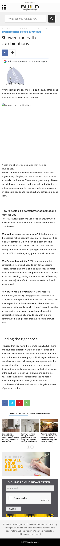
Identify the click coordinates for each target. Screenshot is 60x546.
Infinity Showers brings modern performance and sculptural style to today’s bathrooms (29, 438)
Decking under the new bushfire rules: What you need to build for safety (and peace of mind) (48, 438)
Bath (21, 29)
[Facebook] (5, 53)
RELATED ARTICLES (19, 413)
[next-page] (32, 447)
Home (4, 29)
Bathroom (13, 29)
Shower (24, 32)
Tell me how (35, 32)
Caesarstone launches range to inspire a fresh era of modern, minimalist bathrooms (10, 438)
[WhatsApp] (27, 403)
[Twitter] (12, 403)
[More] (12, 53)
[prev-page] (28, 447)
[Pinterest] (19, 403)
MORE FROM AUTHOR (40, 413)
